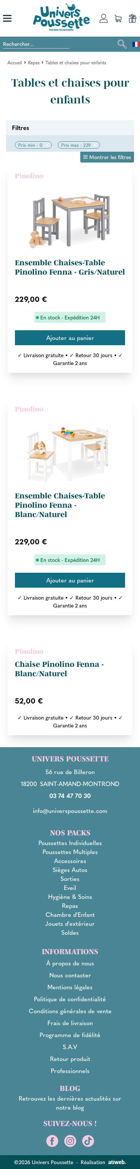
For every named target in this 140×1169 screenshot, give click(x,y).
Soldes (70, 932)
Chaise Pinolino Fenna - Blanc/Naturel (59, 669)
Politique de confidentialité (70, 999)
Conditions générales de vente (70, 1010)
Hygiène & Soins (70, 896)
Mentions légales (70, 987)
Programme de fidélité (70, 1034)
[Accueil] (61, 17)
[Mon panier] (118, 18)
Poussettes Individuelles (70, 842)
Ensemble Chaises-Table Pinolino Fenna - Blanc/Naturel (60, 505)
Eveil (70, 887)
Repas (34, 62)
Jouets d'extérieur (70, 923)
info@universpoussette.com (70, 810)
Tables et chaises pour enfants (76, 62)
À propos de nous (70, 963)
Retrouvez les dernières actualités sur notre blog (70, 1102)
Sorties (70, 878)
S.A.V (70, 1046)
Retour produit (70, 1058)
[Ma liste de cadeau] (132, 18)
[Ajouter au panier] (70, 337)
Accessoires (70, 860)
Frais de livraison (70, 1022)
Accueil (14, 62)
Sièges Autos (70, 869)
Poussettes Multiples (70, 851)
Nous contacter (70, 975)
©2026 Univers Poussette (43, 1162)
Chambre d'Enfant (70, 914)
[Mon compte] (103, 18)
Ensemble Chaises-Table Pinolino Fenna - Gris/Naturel (70, 267)
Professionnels (70, 1070)
